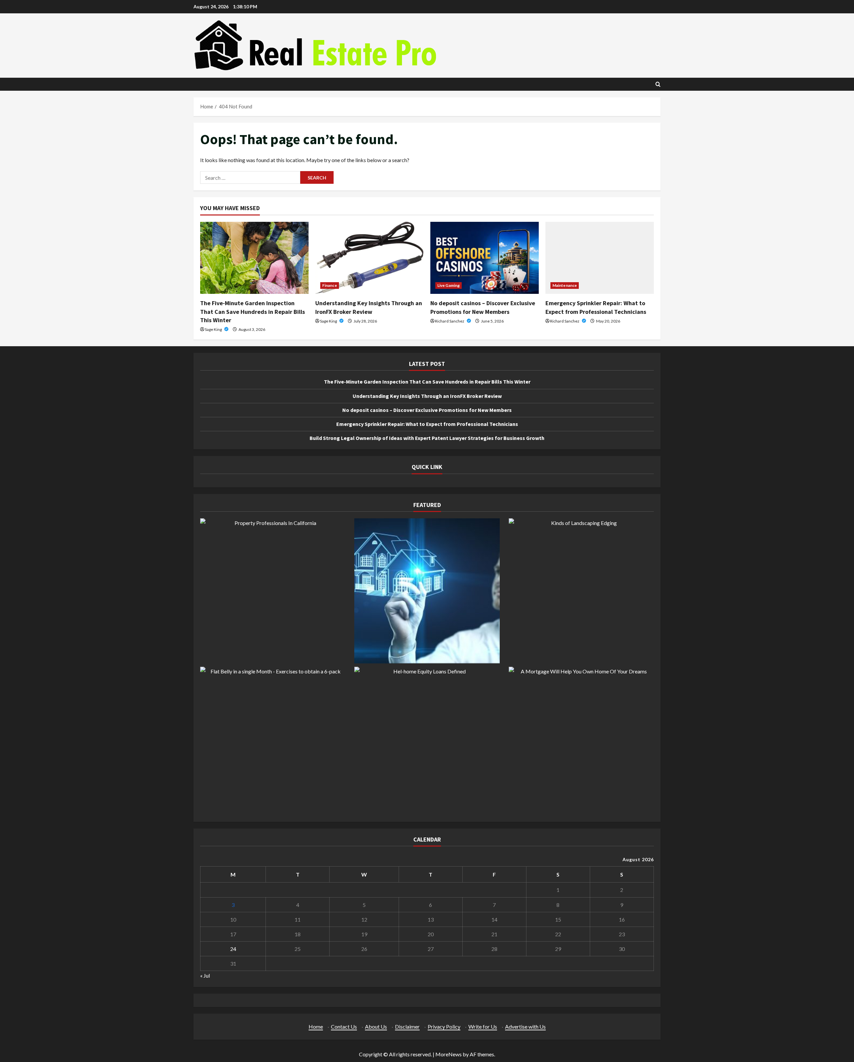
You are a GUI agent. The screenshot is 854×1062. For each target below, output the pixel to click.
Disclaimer (407, 1026)
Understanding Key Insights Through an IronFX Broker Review (427, 396)
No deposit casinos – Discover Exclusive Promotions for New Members (427, 410)
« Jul (205, 975)
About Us (376, 1026)
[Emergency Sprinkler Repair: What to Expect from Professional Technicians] (599, 258)
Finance (329, 285)
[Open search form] (658, 84)
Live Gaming (448, 285)
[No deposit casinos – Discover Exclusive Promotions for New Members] (484, 258)
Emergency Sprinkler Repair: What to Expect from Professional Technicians (427, 424)
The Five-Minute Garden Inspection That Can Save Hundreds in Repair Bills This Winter (252, 311)
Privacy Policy (444, 1026)
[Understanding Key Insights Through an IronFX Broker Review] (369, 258)
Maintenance (564, 285)
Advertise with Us (525, 1026)
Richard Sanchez (450, 321)
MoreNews (448, 1054)
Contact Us (344, 1026)
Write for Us (482, 1026)
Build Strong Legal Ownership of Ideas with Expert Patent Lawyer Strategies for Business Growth (427, 438)
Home (316, 1026)
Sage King (214, 329)
